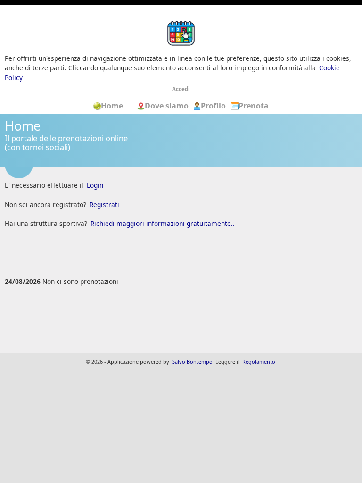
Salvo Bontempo (192, 361)
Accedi (181, 88)
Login (95, 185)
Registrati (104, 204)
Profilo (213, 105)
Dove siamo (167, 105)
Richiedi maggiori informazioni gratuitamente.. (162, 223)
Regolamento (258, 361)
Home (115, 105)
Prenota (254, 105)
